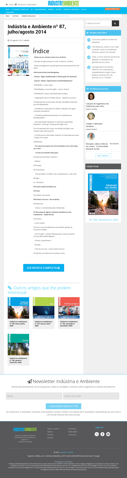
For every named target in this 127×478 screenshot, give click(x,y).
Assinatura (72, 428)
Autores (50, 434)
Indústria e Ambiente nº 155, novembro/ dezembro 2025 (69, 323)
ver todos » (103, 156)
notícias (16, 16)
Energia (51, 9)
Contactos (72, 434)
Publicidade (72, 431)
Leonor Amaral (91, 129)
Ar (32, 9)
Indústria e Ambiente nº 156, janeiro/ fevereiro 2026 (18, 360)
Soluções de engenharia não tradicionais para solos (97, 104)
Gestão (59, 9)
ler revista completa (42, 268)
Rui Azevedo (114, 144)
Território (10, 12)
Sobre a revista (53, 428)
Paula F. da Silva (91, 109)
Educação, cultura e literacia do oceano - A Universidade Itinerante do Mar (97, 146)
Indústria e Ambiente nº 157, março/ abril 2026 (43, 323)
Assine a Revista (111, 9)
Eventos (50, 437)
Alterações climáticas (20, 9)
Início (11, 4)
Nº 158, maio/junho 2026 (103, 219)
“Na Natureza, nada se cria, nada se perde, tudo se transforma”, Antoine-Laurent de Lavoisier (105, 49)
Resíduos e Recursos (71, 9)
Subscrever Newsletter (63, 406)
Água (7, 9)
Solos (83, 9)
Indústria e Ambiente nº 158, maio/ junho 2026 (18, 323)
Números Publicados (26, 4)
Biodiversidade (40, 9)
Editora (50, 431)
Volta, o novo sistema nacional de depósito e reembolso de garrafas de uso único (106, 59)
